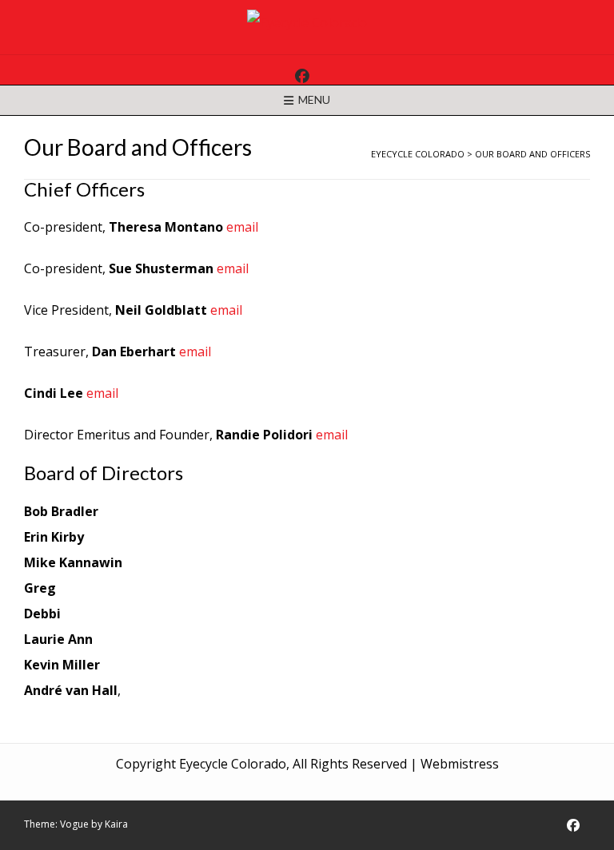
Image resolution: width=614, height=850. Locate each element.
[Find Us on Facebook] (302, 76)
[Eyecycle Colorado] (307, 22)
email (242, 227)
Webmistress (460, 764)
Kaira (116, 824)
